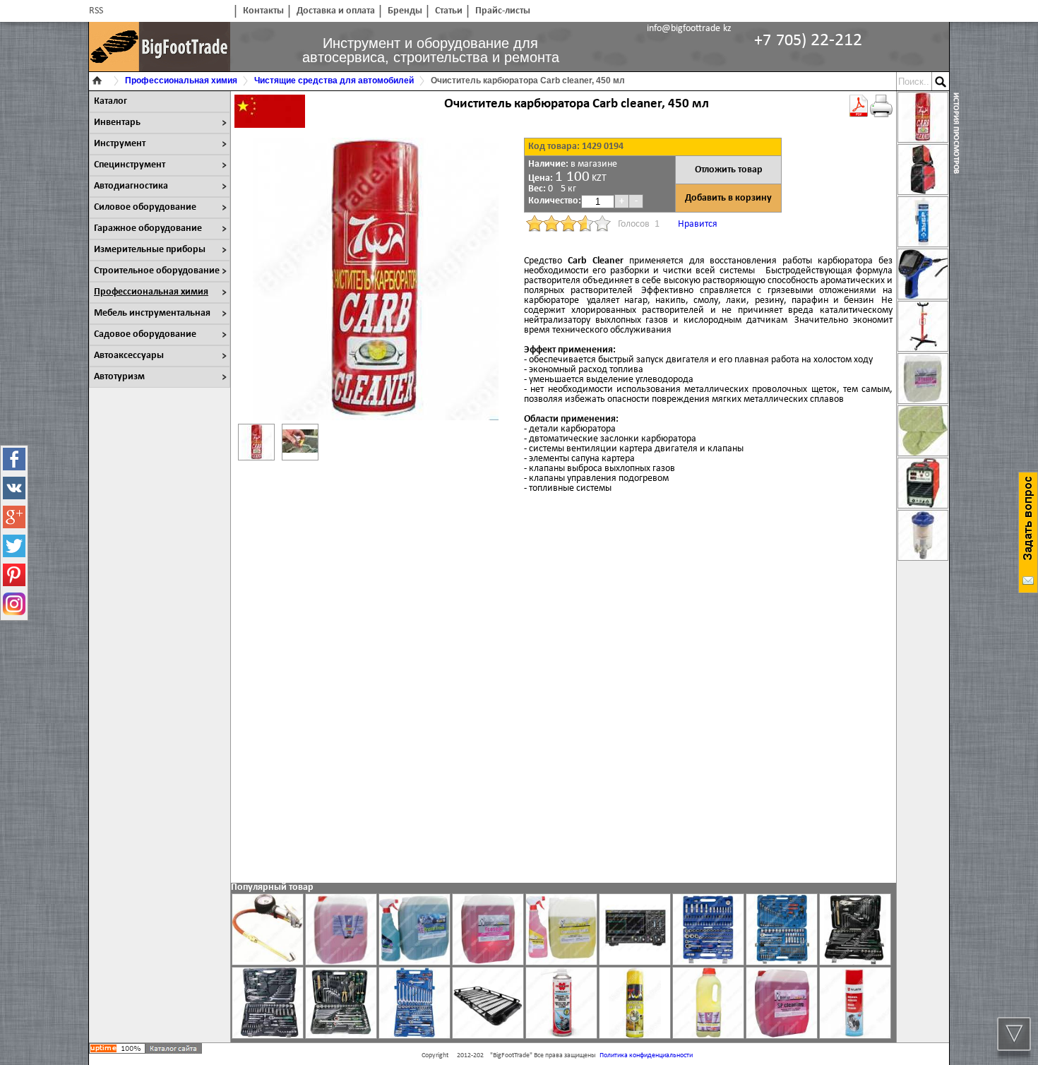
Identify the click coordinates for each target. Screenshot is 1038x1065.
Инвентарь (117, 122)
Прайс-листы (502, 11)
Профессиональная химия (151, 292)
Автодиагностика (131, 186)
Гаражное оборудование (148, 228)
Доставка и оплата (336, 11)
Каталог (110, 101)
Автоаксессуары (129, 355)
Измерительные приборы (149, 249)
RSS (96, 11)
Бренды (405, 11)
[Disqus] (563, 687)
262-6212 (808, 40)
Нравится (697, 224)
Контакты (263, 11)
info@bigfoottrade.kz (689, 28)
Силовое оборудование (145, 207)
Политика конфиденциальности (646, 1055)
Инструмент (119, 143)
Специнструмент (129, 165)
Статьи (449, 11)
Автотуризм (119, 376)
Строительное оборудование (157, 271)
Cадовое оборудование (145, 334)
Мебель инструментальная (152, 313)
